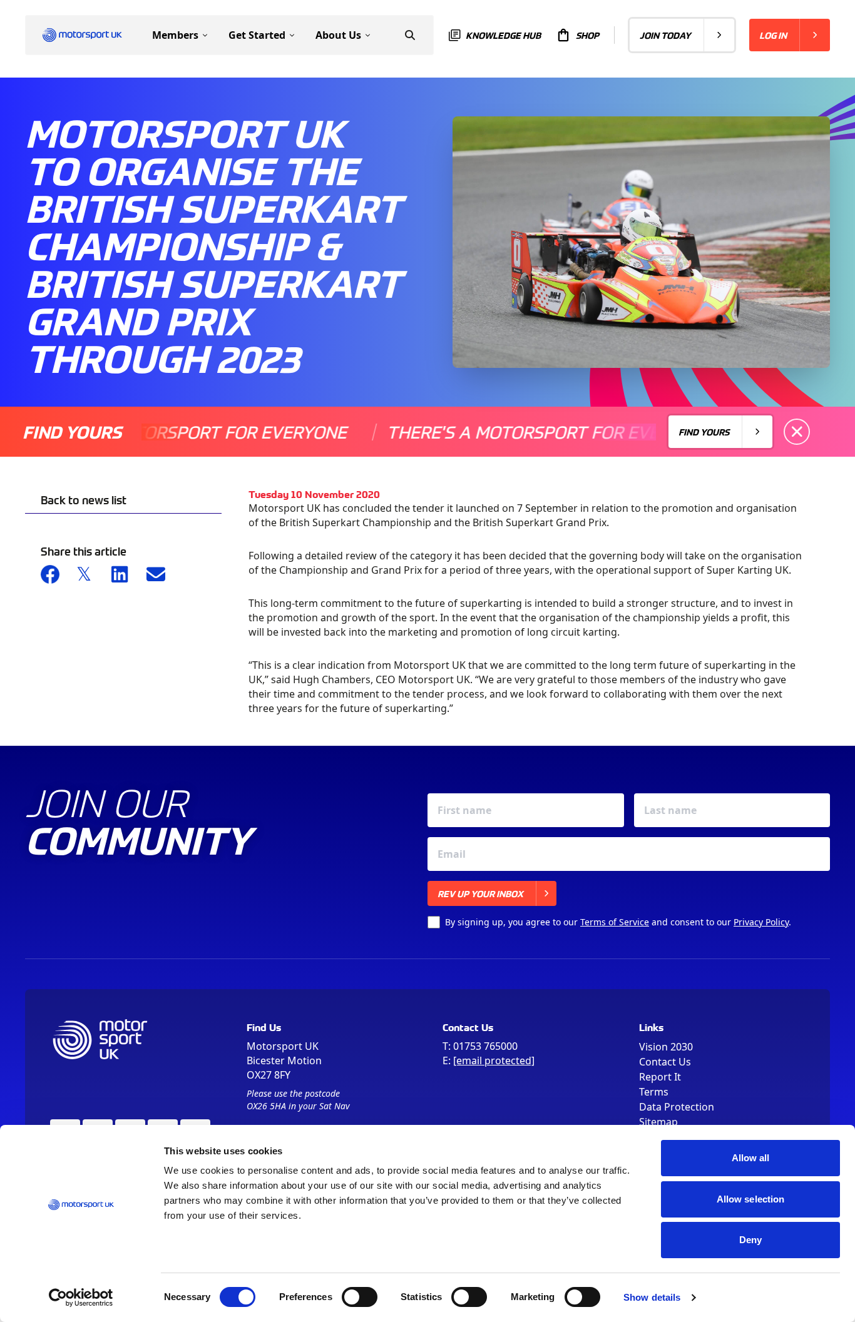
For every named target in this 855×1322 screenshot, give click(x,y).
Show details (651, 1297)
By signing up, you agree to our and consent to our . (618, 922)
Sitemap (658, 1122)
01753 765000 (485, 1046)
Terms (653, 1092)
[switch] (359, 1297)
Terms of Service (614, 922)
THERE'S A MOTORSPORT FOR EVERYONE (517, 432)
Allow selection (751, 1199)
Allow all (751, 1157)
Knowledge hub (503, 35)
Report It (660, 1077)
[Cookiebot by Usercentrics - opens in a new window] (81, 1297)
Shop (587, 35)
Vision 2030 (666, 1047)
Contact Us (665, 1062)
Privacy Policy (761, 922)
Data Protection (676, 1107)
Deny (750, 1239)
